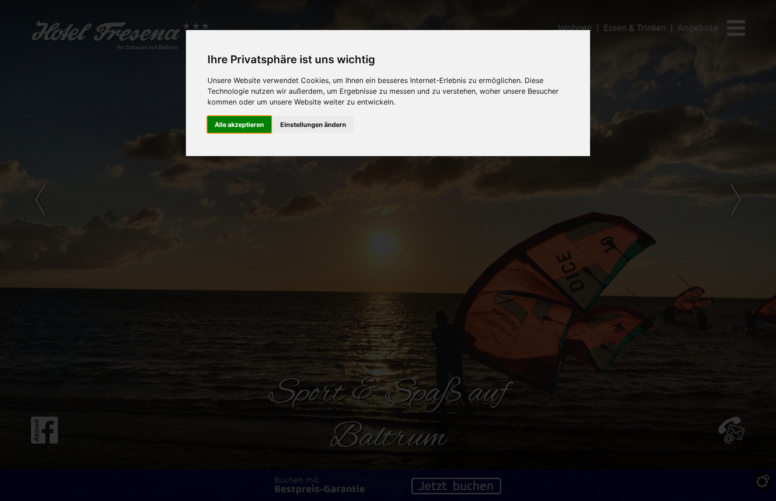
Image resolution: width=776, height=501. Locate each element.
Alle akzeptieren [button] (239, 124)
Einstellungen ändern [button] (313, 124)
